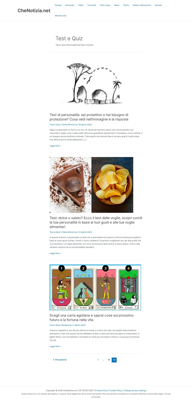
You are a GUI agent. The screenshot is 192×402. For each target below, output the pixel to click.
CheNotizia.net (34, 10)
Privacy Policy (101, 390)
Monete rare (60, 15)
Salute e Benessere (142, 5)
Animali (158, 5)
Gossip (58, 5)
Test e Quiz (105, 5)
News (116, 5)
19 (109, 359)
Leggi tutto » (55, 146)
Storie (126, 5)
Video (81, 5)
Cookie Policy (116, 390)
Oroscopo (69, 5)
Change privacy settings (135, 390)
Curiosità (92, 5)
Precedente (60, 359)
